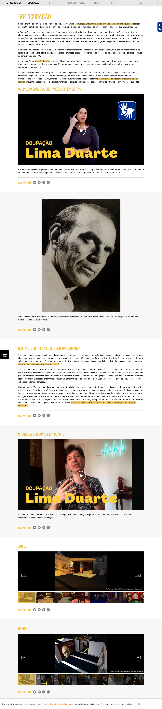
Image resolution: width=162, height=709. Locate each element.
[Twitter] (39, 182)
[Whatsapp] (43, 182)
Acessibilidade (141, 3)
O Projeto (53, 3)
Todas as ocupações (76, 3)
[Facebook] (34, 182)
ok (139, 704)
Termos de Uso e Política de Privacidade (57, 704)
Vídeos (114, 3)
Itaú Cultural (13, 3)
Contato (98, 3)
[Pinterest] (48, 182)
